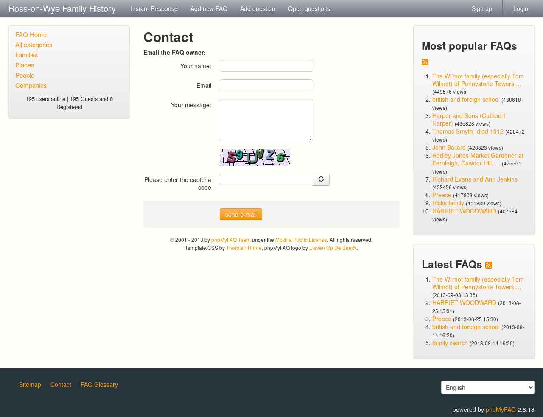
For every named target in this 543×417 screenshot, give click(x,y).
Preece (441, 194)
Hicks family (449, 203)
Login (520, 8)
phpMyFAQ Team (231, 239)
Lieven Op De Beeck (333, 247)
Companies (31, 85)
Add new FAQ (208, 8)
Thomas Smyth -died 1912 (468, 131)
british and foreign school (466, 99)
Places (24, 64)
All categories (34, 44)
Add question (257, 8)
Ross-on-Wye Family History (62, 8)
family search (451, 343)
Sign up (482, 8)
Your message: (191, 105)
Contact (60, 384)
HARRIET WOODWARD (464, 211)
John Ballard (449, 147)
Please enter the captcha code (177, 183)
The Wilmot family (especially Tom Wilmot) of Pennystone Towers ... (478, 80)
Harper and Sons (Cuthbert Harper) (468, 119)
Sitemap (30, 384)
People (24, 74)
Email (203, 85)
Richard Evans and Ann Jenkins (475, 179)
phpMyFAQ (501, 409)
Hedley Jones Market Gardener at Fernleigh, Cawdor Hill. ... (477, 159)
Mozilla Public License (301, 239)
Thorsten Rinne (244, 247)
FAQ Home (31, 34)
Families (26, 54)
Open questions (309, 8)
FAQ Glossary (99, 384)
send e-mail (241, 214)
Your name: (195, 66)
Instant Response (154, 8)
